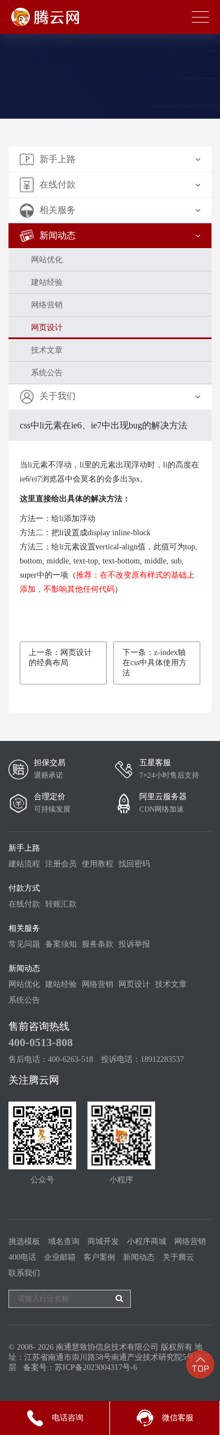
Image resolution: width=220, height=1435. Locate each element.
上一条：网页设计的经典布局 (60, 657)
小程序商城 (146, 1241)
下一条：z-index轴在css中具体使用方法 (154, 662)
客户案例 (99, 1257)
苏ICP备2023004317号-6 (96, 1367)
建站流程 (24, 864)
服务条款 (97, 944)
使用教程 (97, 864)
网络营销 (47, 305)
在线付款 (24, 904)
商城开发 (103, 1241)
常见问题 (24, 944)
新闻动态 (139, 1257)
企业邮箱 (60, 1257)
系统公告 (47, 372)
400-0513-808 (40, 1042)
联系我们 (24, 1273)
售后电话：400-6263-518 (50, 1059)
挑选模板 (24, 1241)
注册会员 (61, 864)
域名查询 (64, 1241)
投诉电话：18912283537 (142, 1059)
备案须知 (61, 944)
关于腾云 (178, 1257)
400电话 (22, 1257)
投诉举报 (134, 944)
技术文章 (47, 350)
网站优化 (47, 259)
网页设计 (47, 327)
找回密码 (134, 864)
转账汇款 (61, 904)
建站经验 (47, 282)
